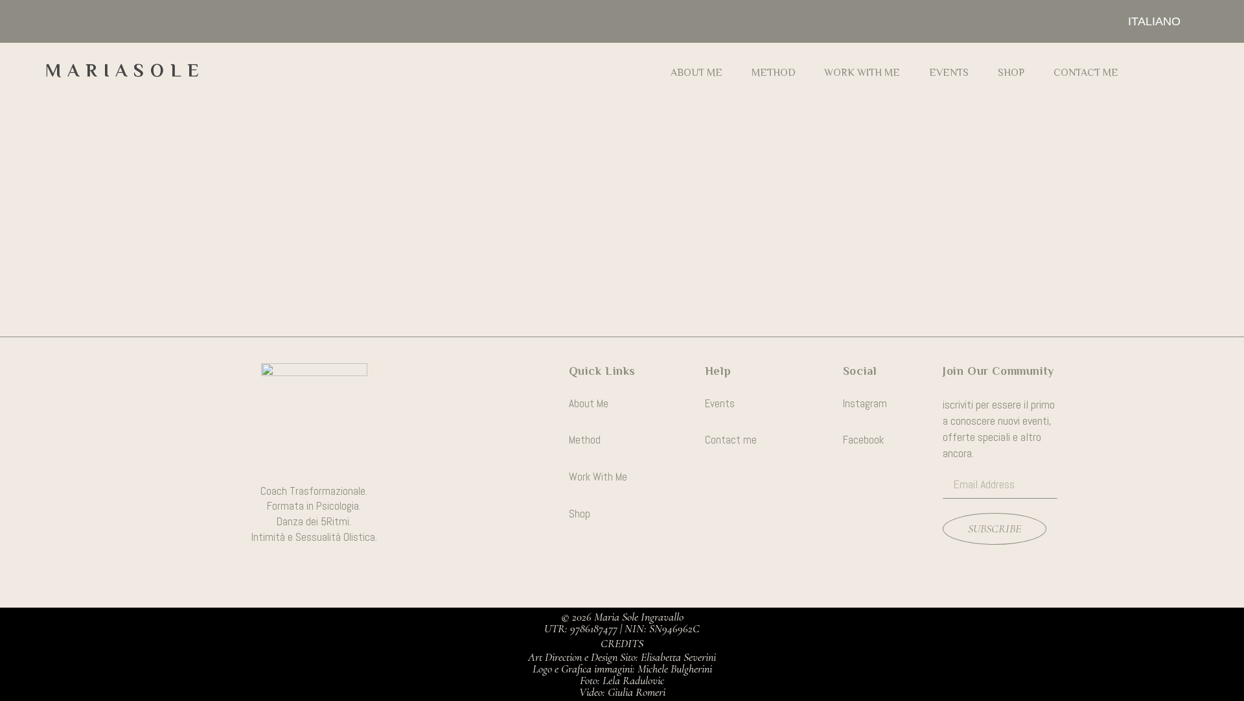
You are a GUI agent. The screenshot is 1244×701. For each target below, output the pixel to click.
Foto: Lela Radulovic (622, 680)
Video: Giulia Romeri (622, 692)
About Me (696, 72)
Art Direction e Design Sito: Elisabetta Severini (622, 657)
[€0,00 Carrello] (1179, 71)
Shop (1011, 72)
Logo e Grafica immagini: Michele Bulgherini (622, 668)
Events (949, 72)
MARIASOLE (125, 70)
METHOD (774, 72)
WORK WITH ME (862, 72)
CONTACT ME (1086, 72)
